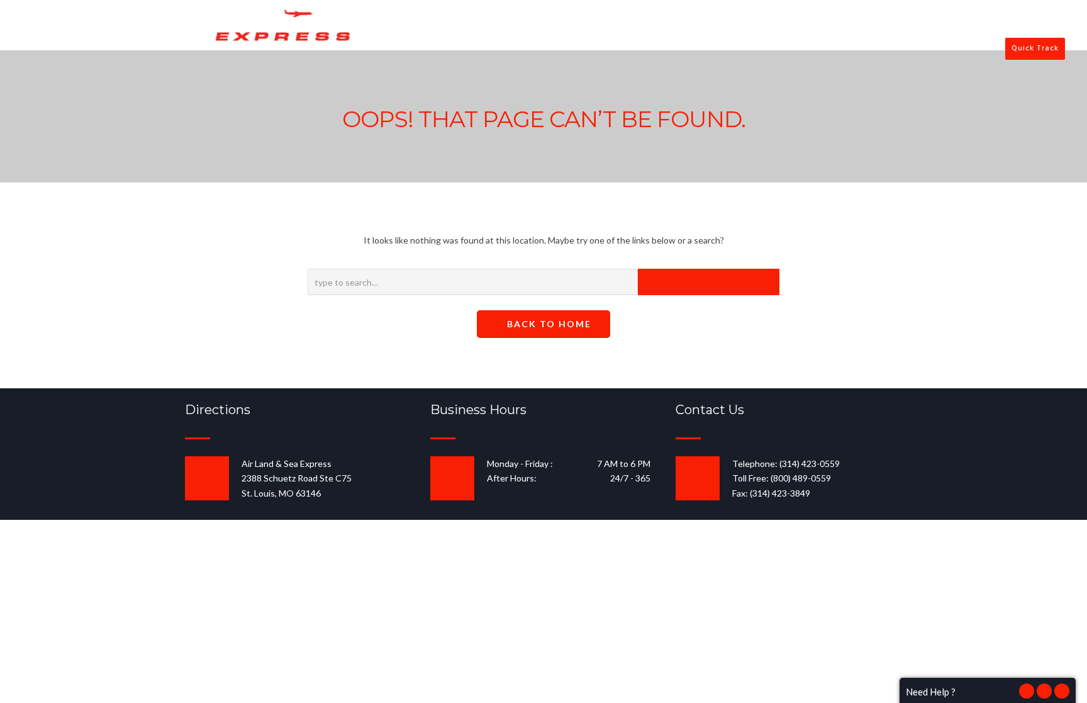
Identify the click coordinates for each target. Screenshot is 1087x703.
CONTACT (823, 26)
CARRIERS (756, 26)
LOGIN (887, 26)
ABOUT (605, 26)
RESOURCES (678, 26)
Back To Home (547, 323)
